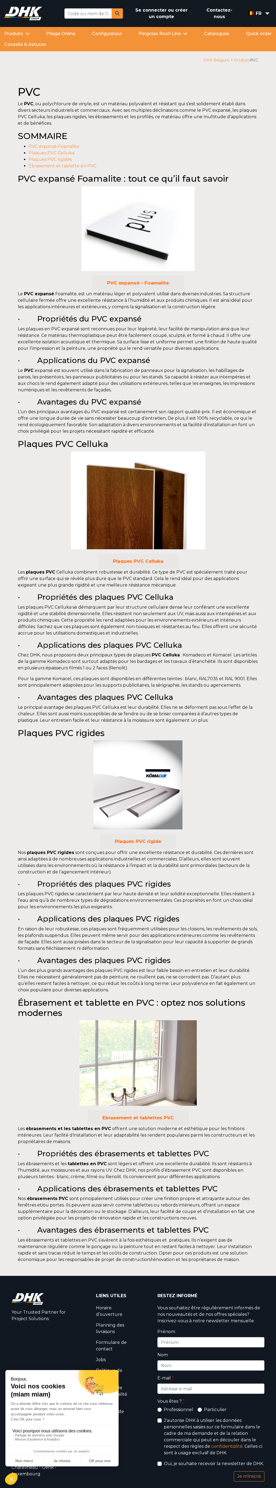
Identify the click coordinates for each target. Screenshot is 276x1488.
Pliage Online (60, 33)
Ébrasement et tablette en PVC (62, 165)
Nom (162, 1354)
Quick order (259, 33)
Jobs (101, 1359)
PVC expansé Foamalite (54, 146)
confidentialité (227, 1446)
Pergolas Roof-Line (160, 33)
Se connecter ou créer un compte (161, 13)
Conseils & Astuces (25, 44)
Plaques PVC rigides (50, 159)
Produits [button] (14, 33)
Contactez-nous (219, 13)
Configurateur (107, 33)
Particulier (215, 1409)
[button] (253, 13)
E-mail (165, 1378)
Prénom (166, 1331)
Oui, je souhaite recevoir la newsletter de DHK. (214, 1463)
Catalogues (216, 33)
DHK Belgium (216, 60)
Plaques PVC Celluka (51, 152)
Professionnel (178, 1409)
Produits (242, 60)
